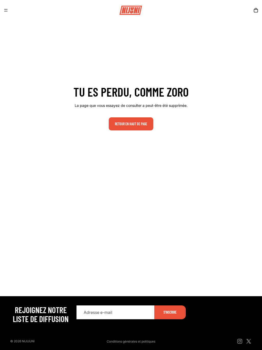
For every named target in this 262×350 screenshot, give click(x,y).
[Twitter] (249, 341)
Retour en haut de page (131, 124)
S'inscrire (170, 312)
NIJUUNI (28, 341)
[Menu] (6, 10)
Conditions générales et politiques (131, 341)
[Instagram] (240, 341)
